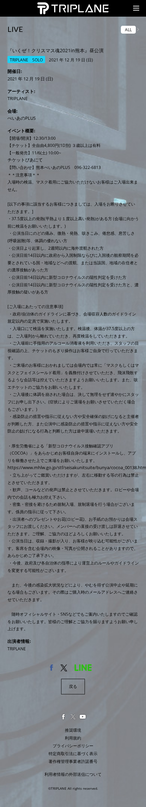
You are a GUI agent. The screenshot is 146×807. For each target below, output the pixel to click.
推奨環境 (73, 730)
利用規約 (73, 738)
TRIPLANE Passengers (60, 6)
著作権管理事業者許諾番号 (73, 761)
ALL (128, 30)
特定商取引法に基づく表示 (73, 753)
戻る (73, 686)
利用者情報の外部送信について (73, 774)
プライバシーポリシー (73, 745)
